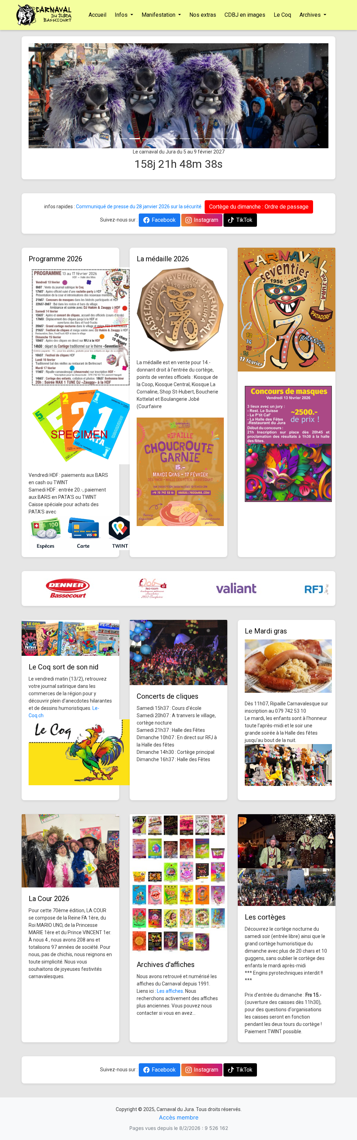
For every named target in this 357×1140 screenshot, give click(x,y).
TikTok (244, 220)
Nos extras (202, 15)
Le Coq (282, 15)
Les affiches (170, 991)
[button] (51, 95)
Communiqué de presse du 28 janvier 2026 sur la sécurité (139, 206)
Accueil (97, 15)
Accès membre (178, 1117)
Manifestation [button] (159, 15)
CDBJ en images (245, 15)
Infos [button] (122, 15)
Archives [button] (310, 15)
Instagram (206, 220)
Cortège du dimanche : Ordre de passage (259, 206)
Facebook (164, 220)
